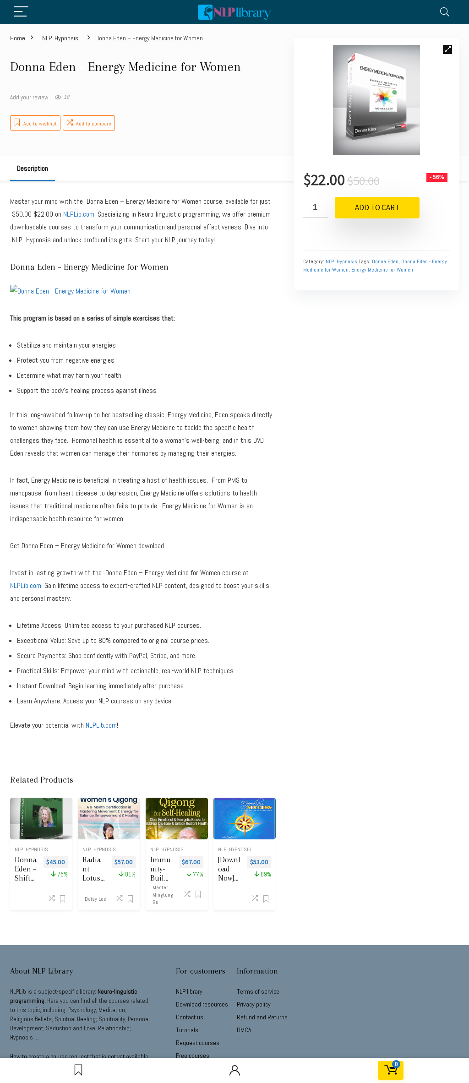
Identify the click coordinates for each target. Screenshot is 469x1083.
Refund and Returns (262, 1017)
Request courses (197, 1043)
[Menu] (21, 12)
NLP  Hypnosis (60, 38)
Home (17, 38)
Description (32, 168)
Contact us (189, 1017)
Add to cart (377, 207)
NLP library (189, 991)
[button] (447, 49)
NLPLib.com (101, 725)
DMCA (244, 1030)
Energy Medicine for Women (382, 269)
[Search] (445, 12)
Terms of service (258, 991)
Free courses (192, 1055)
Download (202, 1004)
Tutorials (187, 1030)
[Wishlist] (78, 1070)
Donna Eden (385, 261)
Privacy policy (254, 1004)
